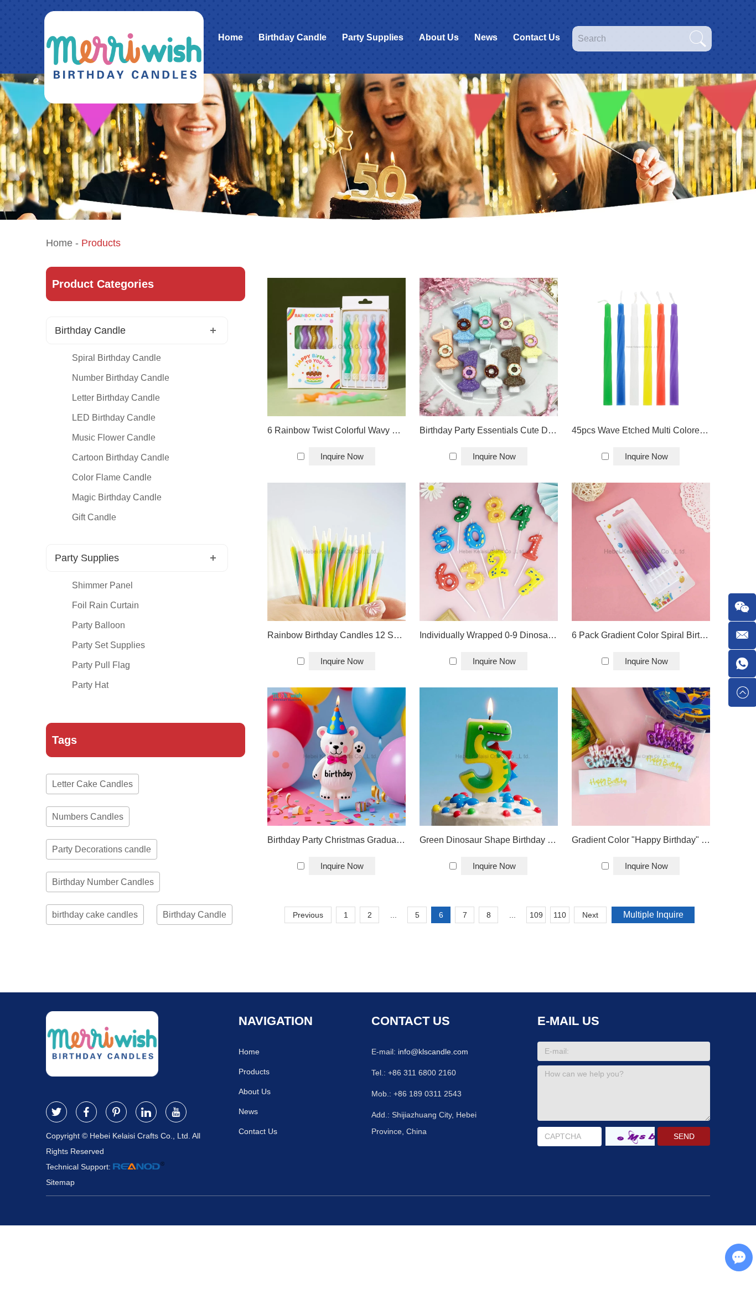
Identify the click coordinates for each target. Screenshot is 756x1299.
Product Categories (103, 284)
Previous (308, 914)
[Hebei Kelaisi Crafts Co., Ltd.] (124, 37)
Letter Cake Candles (92, 784)
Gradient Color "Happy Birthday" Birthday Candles (641, 840)
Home (230, 37)
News (486, 37)
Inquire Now (342, 456)
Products (254, 1071)
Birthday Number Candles (103, 882)
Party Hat (90, 685)
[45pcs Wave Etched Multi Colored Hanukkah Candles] (641, 347)
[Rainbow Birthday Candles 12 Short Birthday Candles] (336, 552)
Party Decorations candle (101, 849)
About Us (439, 37)
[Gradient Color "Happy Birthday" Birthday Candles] (641, 756)
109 (536, 914)
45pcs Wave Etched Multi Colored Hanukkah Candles (641, 430)
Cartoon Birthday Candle (120, 457)
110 (559, 914)
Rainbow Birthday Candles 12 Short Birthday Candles (336, 635)
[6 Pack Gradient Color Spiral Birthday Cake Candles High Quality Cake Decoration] (641, 552)
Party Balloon (98, 625)
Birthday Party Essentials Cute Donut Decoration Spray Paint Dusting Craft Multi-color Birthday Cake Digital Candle (489, 430)
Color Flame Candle (112, 477)
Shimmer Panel (102, 585)
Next (590, 914)
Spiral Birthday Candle (116, 358)
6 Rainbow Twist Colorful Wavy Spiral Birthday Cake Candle (336, 430)
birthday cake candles (95, 914)
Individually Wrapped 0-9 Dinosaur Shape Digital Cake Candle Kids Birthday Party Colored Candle (489, 635)
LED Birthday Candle (114, 417)
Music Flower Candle (114, 437)
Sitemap (60, 1182)
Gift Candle (94, 517)
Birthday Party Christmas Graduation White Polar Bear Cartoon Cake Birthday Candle (336, 840)
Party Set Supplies (108, 645)
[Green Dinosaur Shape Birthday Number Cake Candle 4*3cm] (489, 756)
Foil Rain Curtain (105, 605)
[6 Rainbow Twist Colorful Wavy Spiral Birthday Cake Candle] (336, 347)
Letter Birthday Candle (116, 397)
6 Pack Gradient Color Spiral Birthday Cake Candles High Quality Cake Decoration (641, 635)
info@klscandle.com (433, 1051)
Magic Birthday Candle (117, 497)
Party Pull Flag (101, 665)
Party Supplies (372, 37)
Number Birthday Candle (120, 377)
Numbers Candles (87, 816)
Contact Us (536, 37)
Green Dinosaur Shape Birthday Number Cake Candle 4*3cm (489, 840)
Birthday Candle (292, 37)
